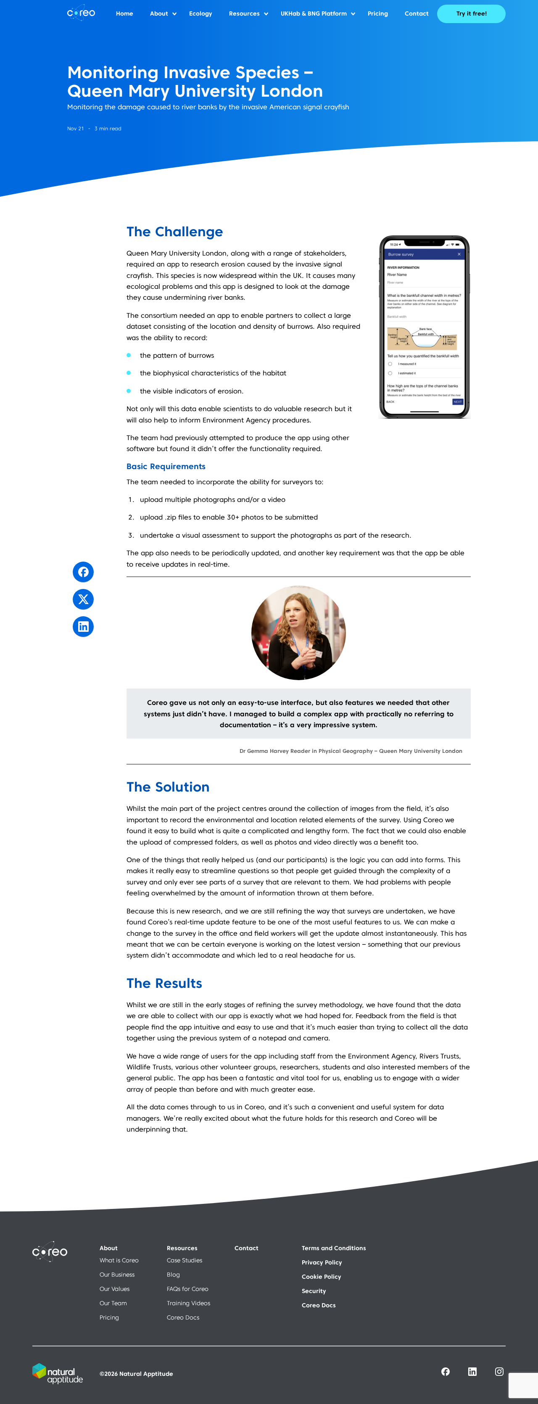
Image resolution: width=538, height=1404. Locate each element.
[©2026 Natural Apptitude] (102, 1382)
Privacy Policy (322, 1262)
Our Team (113, 1303)
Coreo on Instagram (499, 1371)
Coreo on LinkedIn (472, 1371)
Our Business (117, 1274)
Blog (173, 1274)
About (159, 13)
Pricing (378, 13)
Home (124, 13)
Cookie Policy (321, 1276)
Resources (244, 13)
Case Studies (184, 1260)
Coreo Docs (183, 1317)
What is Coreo (119, 1260)
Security (314, 1291)
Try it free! (471, 13)
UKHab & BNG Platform (314, 13)
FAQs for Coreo (187, 1289)
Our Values (114, 1289)
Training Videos (188, 1303)
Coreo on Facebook (445, 1371)
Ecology (200, 13)
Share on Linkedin (83, 626)
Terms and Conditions (334, 1248)
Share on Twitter (83, 599)
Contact (417, 13)
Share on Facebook (83, 572)
